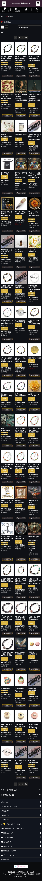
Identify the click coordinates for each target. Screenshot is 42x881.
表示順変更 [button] (25, 27)
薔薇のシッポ (21, 3)
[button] (4, 3)
